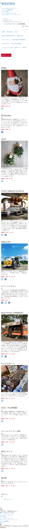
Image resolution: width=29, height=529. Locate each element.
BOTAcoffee (10, 32)
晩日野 (24, 47)
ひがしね (7, 515)
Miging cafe (20, 35)
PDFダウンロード (8, 499)
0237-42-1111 (6, 512)
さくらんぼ (5, 521)
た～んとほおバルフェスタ (9, 13)
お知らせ (2, 523)
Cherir (16, 32)
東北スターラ (18, 47)
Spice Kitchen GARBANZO (18, 39)
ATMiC (3, 32)
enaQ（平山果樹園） (16, 43)
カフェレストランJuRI (7, 47)
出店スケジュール (6, 55)
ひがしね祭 (6, 11)
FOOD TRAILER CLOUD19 (8, 35)
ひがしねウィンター (11, 14)
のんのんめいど (6, 43)
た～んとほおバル (6, 518)
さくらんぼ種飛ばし (8, 10)
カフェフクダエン (6, 39)
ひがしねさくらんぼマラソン (10, 8)
